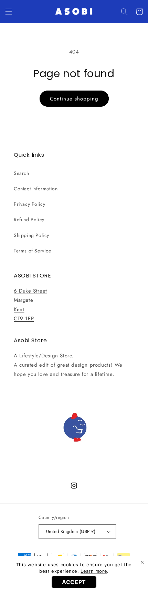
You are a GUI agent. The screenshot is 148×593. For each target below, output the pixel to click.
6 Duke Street (30, 291)
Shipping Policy (31, 235)
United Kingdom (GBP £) (71, 531)
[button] (8, 11)
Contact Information (35, 188)
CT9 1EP (24, 318)
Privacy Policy (29, 204)
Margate (23, 300)
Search (21, 173)
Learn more (94, 571)
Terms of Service (32, 250)
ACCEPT (74, 582)
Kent (19, 309)
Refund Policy (29, 219)
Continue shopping (74, 99)
